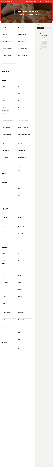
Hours (48, 1)
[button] (9, 29)
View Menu (22, 14)
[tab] (40, 28)
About (51, 1)
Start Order (30, 14)
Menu (46, 1)
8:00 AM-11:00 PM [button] (12, 1)
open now (8, 1)
